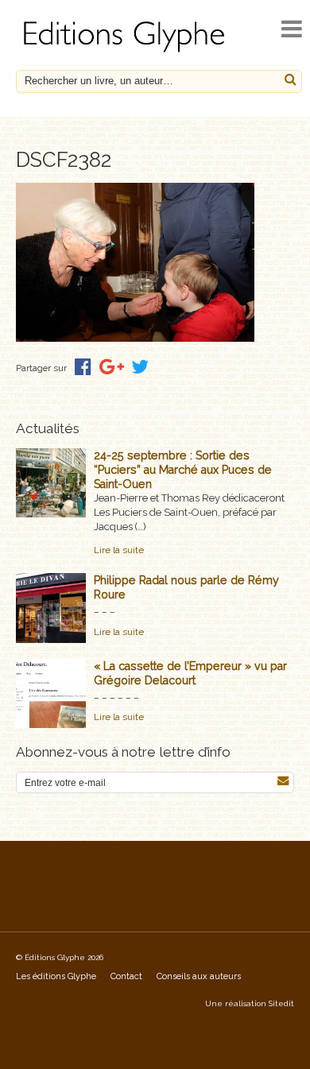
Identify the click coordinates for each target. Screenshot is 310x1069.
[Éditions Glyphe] (126, 52)
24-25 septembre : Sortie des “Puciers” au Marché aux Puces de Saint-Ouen (183, 469)
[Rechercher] (290, 80)
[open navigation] (291, 29)
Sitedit (281, 1003)
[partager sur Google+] (111, 366)
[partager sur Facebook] (83, 366)
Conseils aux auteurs (199, 976)
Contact (126, 976)
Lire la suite (119, 550)
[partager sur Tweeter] (140, 366)
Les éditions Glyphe (56, 976)
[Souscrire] (283, 781)
